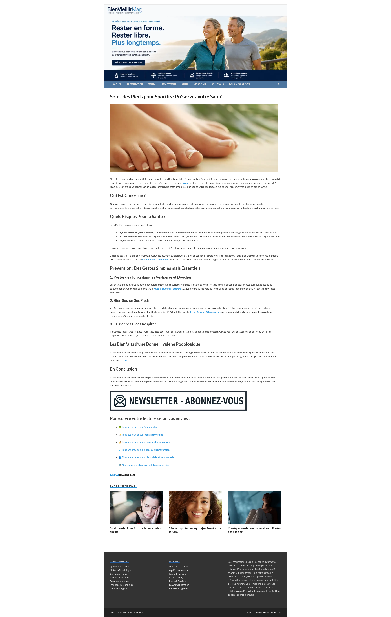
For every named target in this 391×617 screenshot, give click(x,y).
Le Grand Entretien (179, 584)
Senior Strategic (177, 573)
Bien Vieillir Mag (135, 612)
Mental (152, 84)
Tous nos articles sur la (146, 449)
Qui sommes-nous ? (120, 566)
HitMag (277, 612)
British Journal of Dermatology (205, 312)
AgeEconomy (176, 577)
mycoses (185, 182)
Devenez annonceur (120, 581)
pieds (131, 475)
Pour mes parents (239, 84)
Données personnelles (121, 584)
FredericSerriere (177, 581)
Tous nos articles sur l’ (140, 426)
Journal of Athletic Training (167, 288)
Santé (184, 84)
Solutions (218, 84)
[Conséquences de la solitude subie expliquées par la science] (254, 508)
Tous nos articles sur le (146, 442)
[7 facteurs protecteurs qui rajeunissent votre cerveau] (195, 508)
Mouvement (169, 84)
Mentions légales (119, 588)
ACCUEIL (117, 84)
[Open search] (279, 84)
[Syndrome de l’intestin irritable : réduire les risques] (136, 508)
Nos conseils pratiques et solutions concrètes (145, 464)
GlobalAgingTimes (178, 566)
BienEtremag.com (178, 588)
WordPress (263, 612)
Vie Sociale (200, 84)
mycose (124, 475)
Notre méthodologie (120, 570)
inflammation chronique (155, 259)
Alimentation (135, 84)
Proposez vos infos (120, 577)
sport (126, 360)
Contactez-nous (118, 573)
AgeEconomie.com (178, 570)
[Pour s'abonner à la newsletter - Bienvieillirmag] (178, 409)
